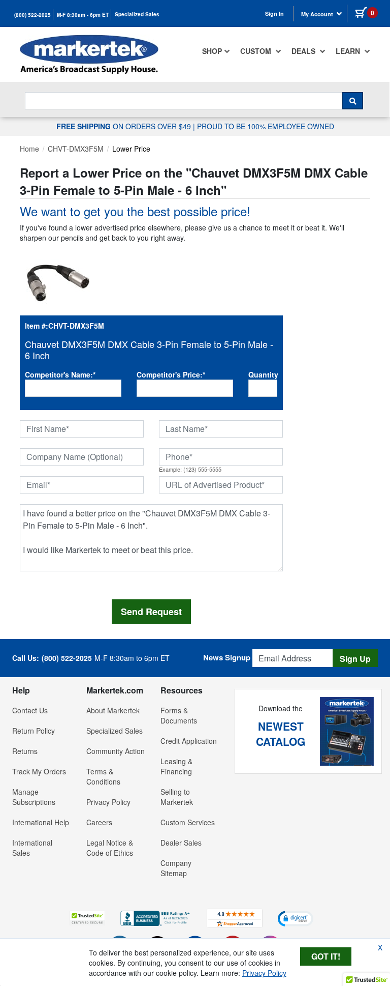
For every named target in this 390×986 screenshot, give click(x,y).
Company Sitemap (175, 868)
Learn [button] (349, 51)
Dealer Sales (181, 842)
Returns (25, 751)
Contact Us (30, 710)
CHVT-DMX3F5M (76, 148)
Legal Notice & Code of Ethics (109, 847)
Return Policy (33, 731)
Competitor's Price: (171, 374)
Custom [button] (256, 51)
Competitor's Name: (60, 374)
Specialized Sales (137, 14)
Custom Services (187, 822)
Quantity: (263, 374)
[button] (87, 918)
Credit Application (188, 741)
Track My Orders (39, 771)
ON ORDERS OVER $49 (124, 126)
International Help (40, 822)
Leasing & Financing (176, 766)
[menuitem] (216, 51)
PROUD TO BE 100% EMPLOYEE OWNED (265, 126)
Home (29, 148)
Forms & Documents (178, 715)
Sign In (274, 13)
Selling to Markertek (176, 797)
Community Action (115, 751)
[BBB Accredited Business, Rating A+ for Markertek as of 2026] (155, 917)
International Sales (32, 847)
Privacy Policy (108, 802)
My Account (318, 14)
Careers (99, 822)
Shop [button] (212, 51)
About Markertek (113, 710)
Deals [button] (304, 51)
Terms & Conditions (103, 776)
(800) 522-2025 (32, 14)
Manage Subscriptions (33, 797)
